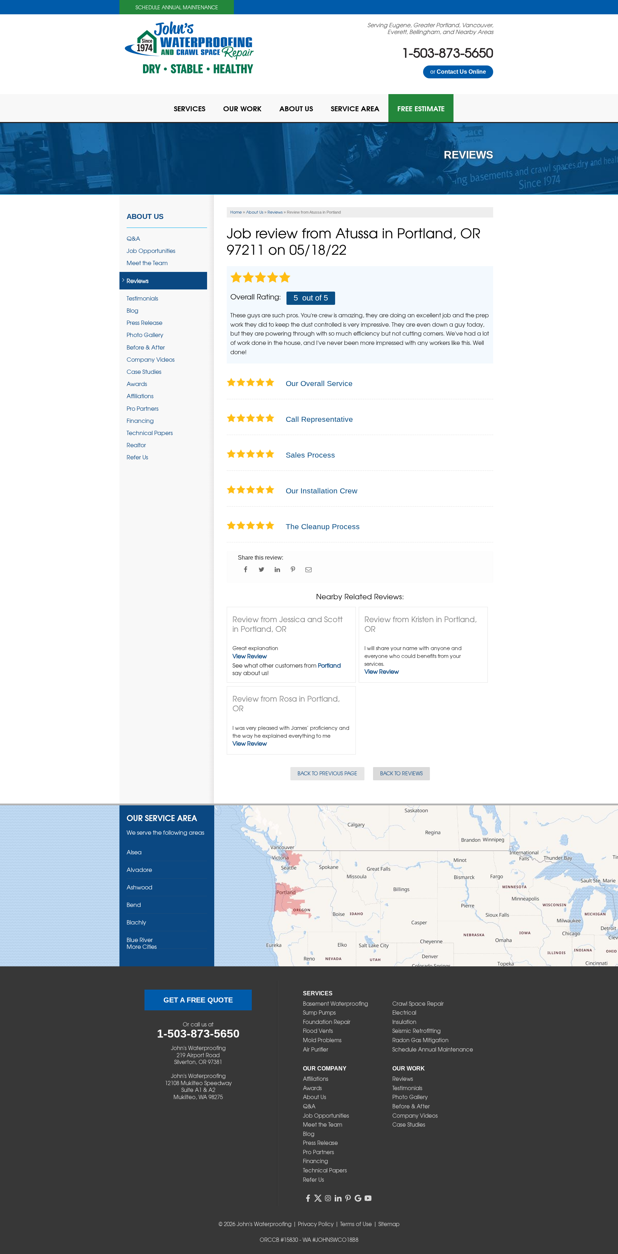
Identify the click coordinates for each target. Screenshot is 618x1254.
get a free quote (198, 1000)
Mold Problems (322, 1040)
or (458, 72)
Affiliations (140, 395)
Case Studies (144, 371)
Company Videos (151, 359)
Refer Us (137, 457)
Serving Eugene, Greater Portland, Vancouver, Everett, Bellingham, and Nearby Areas (430, 28)
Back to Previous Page (327, 773)
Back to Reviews (401, 773)
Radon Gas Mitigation (420, 1040)
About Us (145, 216)
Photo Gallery (145, 334)
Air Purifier (315, 1049)
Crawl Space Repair (418, 1003)
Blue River (140, 939)
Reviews (137, 280)
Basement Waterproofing (335, 1003)
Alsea (134, 852)
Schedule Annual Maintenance (177, 7)
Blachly (136, 922)
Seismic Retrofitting (416, 1031)
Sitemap (388, 1224)
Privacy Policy (316, 1224)
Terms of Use (356, 1224)
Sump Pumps (319, 1012)
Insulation (404, 1022)
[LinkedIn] (338, 1198)
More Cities (142, 946)
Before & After (146, 347)
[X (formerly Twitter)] (318, 1198)
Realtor (136, 444)
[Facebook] (308, 1198)
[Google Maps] (358, 1198)
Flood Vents (318, 1031)
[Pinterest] (348, 1198)
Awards (137, 383)
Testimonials (142, 298)
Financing (140, 420)
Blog (132, 310)
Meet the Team (147, 262)
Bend (134, 904)
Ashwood (139, 887)
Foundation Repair (326, 1022)
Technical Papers (150, 432)
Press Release (144, 322)
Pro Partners (142, 408)
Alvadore (139, 869)
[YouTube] (368, 1198)
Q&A (133, 238)
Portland (329, 665)
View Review (249, 656)
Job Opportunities (151, 250)
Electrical (404, 1012)
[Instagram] (328, 1198)
